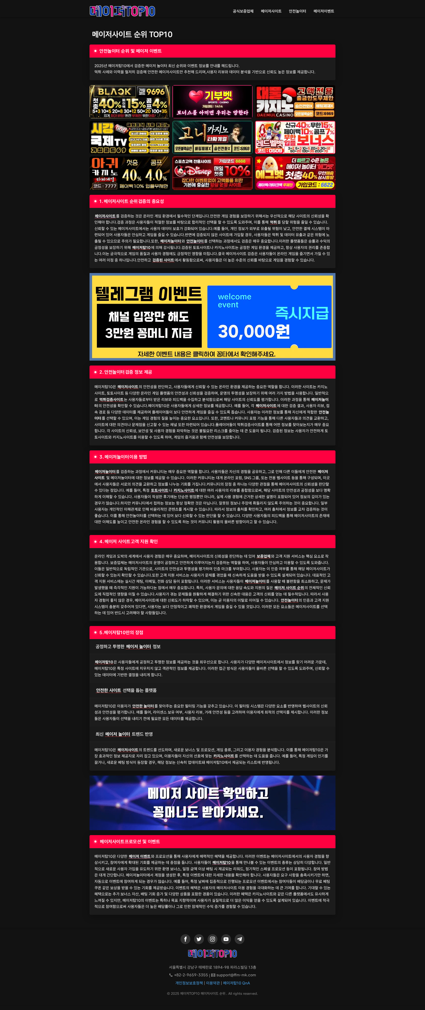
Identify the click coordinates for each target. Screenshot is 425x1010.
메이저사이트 (271, 11)
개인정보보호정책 (189, 983)
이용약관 (213, 983)
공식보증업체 (243, 11)
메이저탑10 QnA (236, 983)
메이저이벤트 (324, 11)
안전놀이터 (297, 11)
